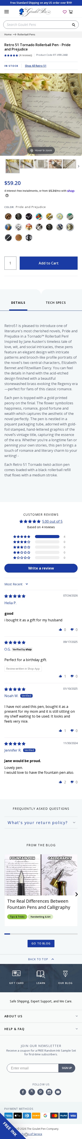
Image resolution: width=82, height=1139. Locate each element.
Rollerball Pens (26, 34)
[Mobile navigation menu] (6, 11)
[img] (14, 596)
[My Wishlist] (64, 11)
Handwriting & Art (41, 916)
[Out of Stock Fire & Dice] (39, 227)
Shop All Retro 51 (35, 66)
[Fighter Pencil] (19, 217)
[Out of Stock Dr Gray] (19, 227)
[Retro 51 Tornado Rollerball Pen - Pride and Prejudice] (12, 166)
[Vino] (19, 238)
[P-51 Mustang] (60, 227)
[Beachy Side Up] (39, 217)
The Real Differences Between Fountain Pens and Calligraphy (38, 904)
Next (79, 166)
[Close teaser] (26, 1134)
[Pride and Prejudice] (70, 227)
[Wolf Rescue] (29, 238)
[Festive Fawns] (29, 227)
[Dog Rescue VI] (8, 227)
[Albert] (29, 217)
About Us (13, 1016)
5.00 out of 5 (52, 521)
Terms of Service (32, 1134)
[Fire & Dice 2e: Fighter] (49, 227)
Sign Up (67, 1068)
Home (8, 34)
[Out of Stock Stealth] (8, 238)
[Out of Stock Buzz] (49, 217)
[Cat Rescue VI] (60, 217)
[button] (22, 536)
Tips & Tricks (17, 916)
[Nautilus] (8, 217)
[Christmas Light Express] (70, 217)
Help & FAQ (14, 1029)
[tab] (18, 305)
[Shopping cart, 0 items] (73, 11)
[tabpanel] (41, 405)
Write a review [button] (41, 568)
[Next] (78, 114)
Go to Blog (41, 943)
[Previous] (3, 114)
